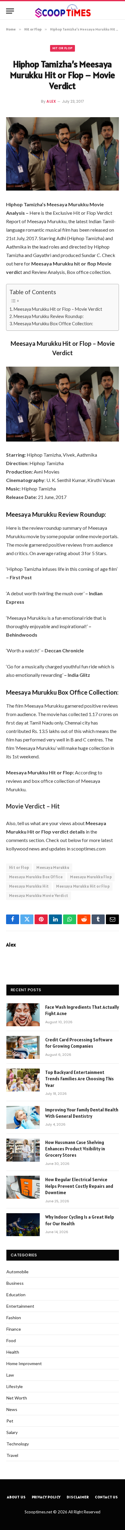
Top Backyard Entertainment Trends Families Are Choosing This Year (79, 1078)
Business (15, 1283)
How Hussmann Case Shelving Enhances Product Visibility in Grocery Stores (75, 1148)
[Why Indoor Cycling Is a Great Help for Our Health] (23, 1224)
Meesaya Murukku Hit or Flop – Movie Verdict (58, 309)
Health (12, 1352)
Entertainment (20, 1306)
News (11, 1409)
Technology (17, 1443)
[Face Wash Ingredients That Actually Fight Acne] (23, 1014)
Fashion (13, 1317)
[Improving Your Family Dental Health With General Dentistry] (23, 1117)
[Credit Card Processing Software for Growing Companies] (23, 1047)
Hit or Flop (62, 48)
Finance (13, 1329)
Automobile (17, 1271)
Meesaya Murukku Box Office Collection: (53, 323)
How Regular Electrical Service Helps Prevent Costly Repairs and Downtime (79, 1186)
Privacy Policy (46, 1497)
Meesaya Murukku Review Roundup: (49, 316)
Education (15, 1294)
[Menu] (10, 11)
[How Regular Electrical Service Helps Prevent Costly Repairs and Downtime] (23, 1187)
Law (10, 1374)
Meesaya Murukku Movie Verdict (38, 895)
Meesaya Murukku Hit (29, 886)
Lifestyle (14, 1386)
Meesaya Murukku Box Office (35, 876)
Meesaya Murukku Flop (91, 876)
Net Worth (16, 1397)
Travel (12, 1455)
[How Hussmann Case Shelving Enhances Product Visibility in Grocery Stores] (23, 1150)
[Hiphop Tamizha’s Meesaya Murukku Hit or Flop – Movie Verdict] (62, 154)
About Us (16, 1497)
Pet (9, 1420)
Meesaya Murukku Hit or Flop (83, 886)
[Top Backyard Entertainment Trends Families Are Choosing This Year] (23, 1080)
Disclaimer (78, 1497)
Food (11, 1340)
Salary (12, 1432)
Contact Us (106, 1497)
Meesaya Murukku (52, 867)
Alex (51, 101)
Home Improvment (24, 1363)
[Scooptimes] (62, 11)
